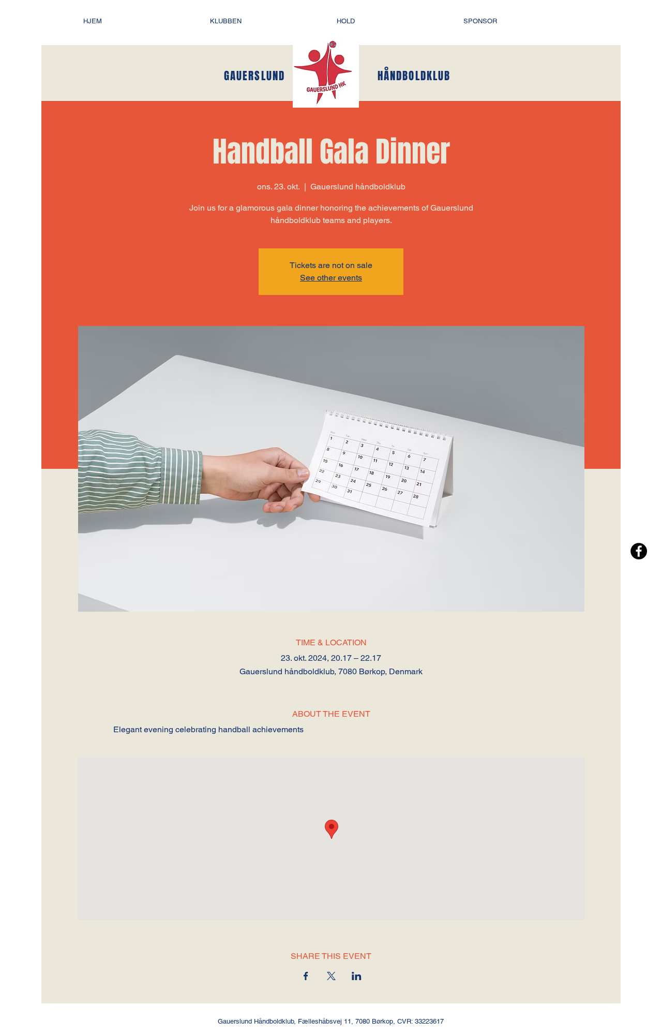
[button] (268, 21)
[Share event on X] (331, 976)
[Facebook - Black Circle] (638, 551)
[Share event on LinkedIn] (357, 976)
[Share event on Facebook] (306, 976)
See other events (331, 278)
